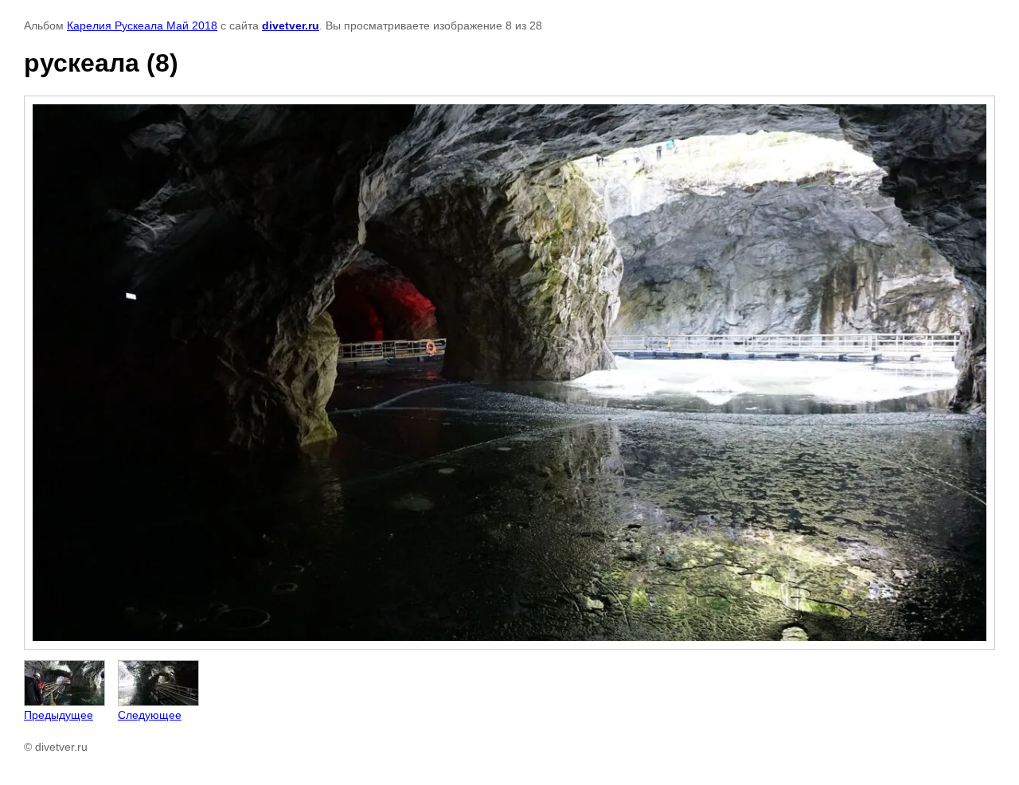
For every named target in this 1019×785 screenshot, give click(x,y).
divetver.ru (290, 25)
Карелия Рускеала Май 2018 (142, 25)
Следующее (150, 715)
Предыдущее (58, 715)
